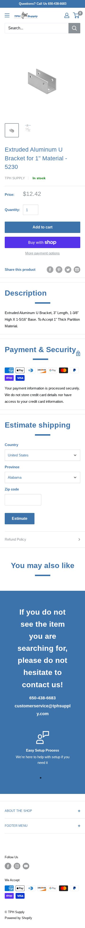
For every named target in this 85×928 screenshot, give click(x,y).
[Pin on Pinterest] (59, 269)
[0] (76, 15)
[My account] (66, 15)
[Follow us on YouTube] (26, 866)
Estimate (19, 519)
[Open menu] (7, 15)
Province (12, 467)
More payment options (42, 253)
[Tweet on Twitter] (68, 269)
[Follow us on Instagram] (17, 866)
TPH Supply (15, 178)
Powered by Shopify (18, 918)
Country (11, 445)
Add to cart (42, 227)
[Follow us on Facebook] (8, 866)
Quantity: (12, 210)
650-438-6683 (42, 698)
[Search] (74, 28)
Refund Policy (15, 539)
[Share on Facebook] (50, 269)
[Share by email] (77, 269)
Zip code (12, 489)
